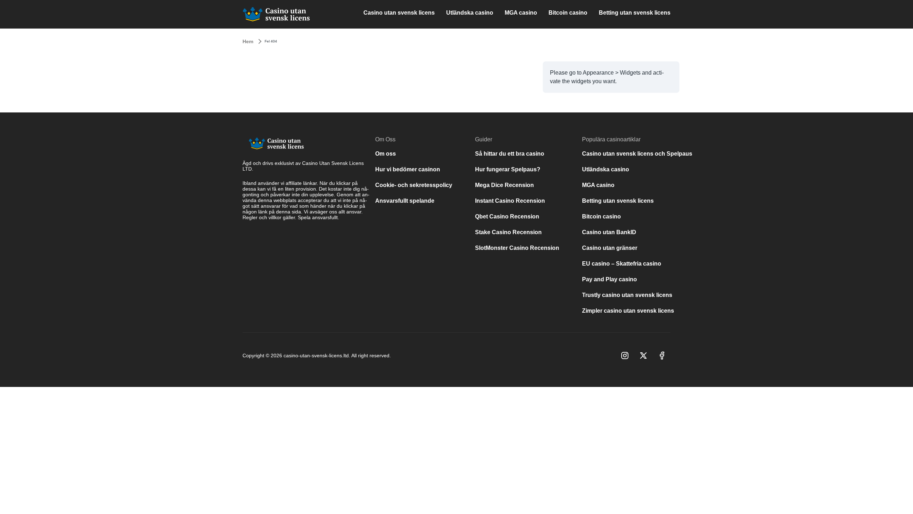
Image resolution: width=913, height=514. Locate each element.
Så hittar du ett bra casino (509, 154)
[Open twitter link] (643, 355)
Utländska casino (469, 13)
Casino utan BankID (609, 232)
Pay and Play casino (609, 279)
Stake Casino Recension (509, 232)
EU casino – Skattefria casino (621, 264)
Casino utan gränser (609, 248)
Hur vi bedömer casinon (407, 169)
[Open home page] (276, 14)
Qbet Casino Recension (507, 216)
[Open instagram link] (624, 355)
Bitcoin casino (568, 13)
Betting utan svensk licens (634, 13)
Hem (248, 41)
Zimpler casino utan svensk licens (628, 311)
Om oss (385, 154)
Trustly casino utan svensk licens (627, 295)
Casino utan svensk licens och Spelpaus (637, 154)
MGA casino (521, 13)
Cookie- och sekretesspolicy (413, 185)
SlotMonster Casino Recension (517, 248)
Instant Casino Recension (510, 201)
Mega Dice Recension (504, 185)
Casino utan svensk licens (399, 13)
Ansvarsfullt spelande (404, 201)
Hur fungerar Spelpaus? (507, 169)
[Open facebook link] (661, 355)
